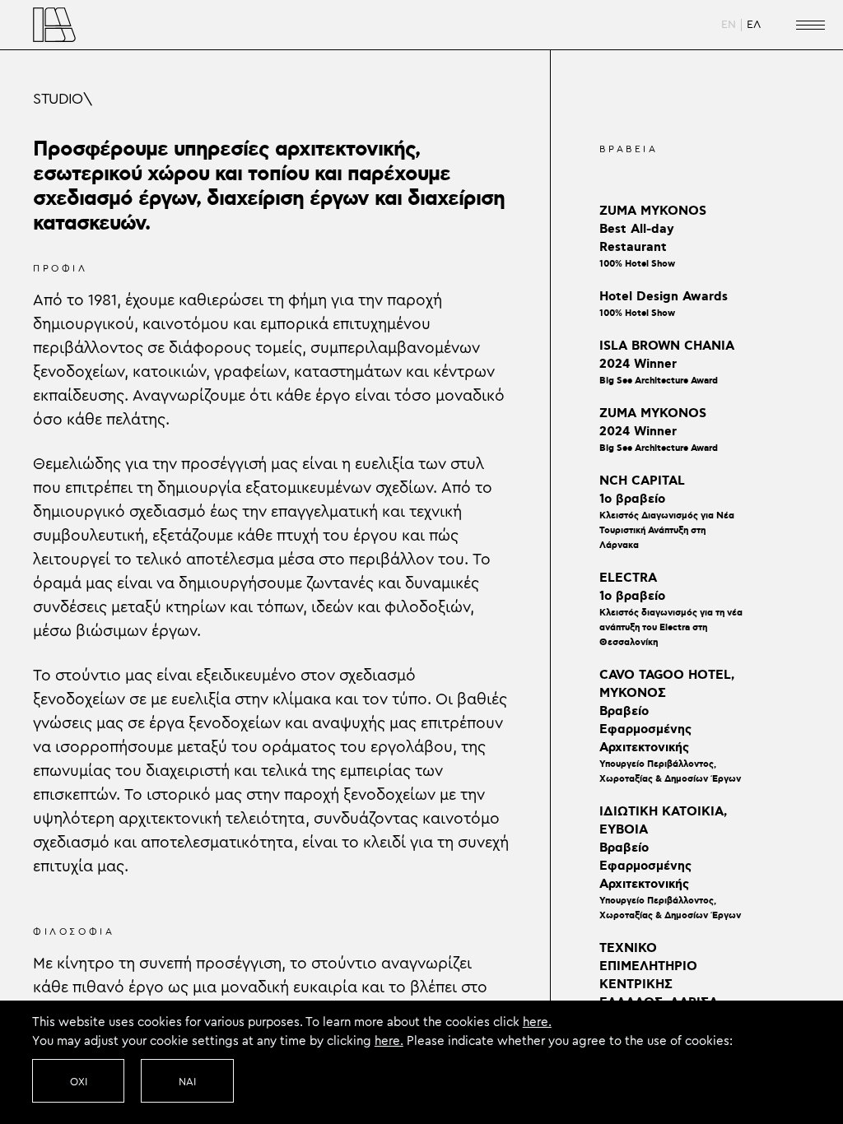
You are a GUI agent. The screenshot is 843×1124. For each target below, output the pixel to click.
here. (537, 1022)
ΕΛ (754, 24)
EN (728, 24)
